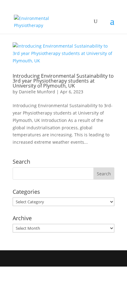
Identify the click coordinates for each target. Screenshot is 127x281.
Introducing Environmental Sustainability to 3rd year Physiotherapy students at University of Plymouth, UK (63, 80)
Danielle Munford (37, 92)
